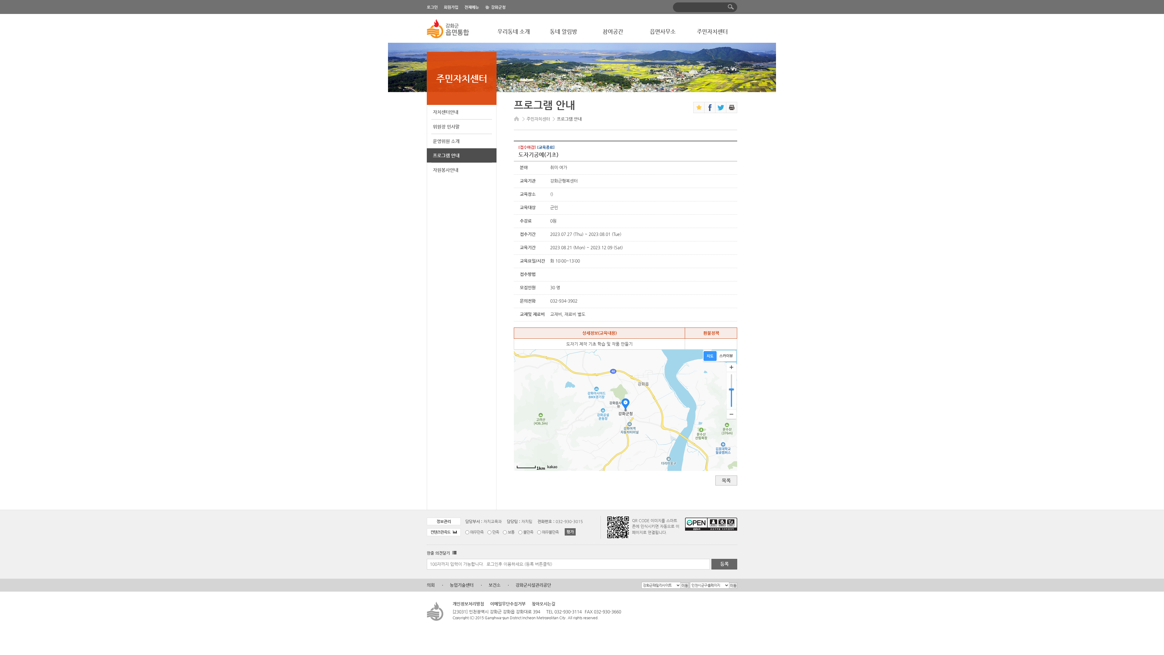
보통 (511, 532)
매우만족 (476, 532)
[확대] (731, 367)
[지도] (710, 356)
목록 (726, 480)
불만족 (528, 532)
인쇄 (731, 107)
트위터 (720, 107)
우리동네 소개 (513, 31)
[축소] (731, 414)
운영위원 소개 (446, 141)
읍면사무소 (663, 31)
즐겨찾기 (699, 107)
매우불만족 (550, 532)
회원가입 (451, 7)
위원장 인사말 (446, 126)
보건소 (494, 585)
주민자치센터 (712, 31)
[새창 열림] (454, 553)
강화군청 (498, 7)
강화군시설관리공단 (533, 585)
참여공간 (613, 31)
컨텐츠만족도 (440, 532)
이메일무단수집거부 (508, 603)
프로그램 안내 (446, 155)
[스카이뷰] (726, 356)
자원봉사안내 (445, 170)
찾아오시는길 (543, 603)
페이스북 (709, 107)
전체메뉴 (471, 7)
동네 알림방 (563, 31)
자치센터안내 (445, 112)
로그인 (432, 7)
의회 (431, 585)
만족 (495, 532)
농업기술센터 (461, 585)
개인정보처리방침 (468, 603)
